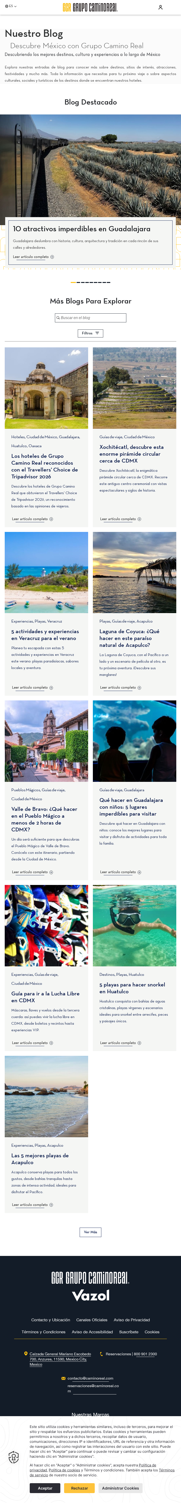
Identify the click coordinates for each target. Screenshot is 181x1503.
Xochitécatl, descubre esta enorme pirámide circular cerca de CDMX (131, 454)
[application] (90, 1459)
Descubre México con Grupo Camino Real (77, 46)
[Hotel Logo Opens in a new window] (90, 1300)
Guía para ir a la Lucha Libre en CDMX (45, 997)
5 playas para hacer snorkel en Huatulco (132, 988)
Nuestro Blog (34, 34)
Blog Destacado (90, 102)
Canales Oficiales (91, 1320)
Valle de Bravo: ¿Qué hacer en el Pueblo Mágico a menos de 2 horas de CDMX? (44, 820)
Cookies (152, 1332)
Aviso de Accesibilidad (92, 1332)
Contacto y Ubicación (50, 1320)
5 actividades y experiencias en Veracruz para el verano (45, 635)
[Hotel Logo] (90, 1282)
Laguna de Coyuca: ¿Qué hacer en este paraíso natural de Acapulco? (129, 638)
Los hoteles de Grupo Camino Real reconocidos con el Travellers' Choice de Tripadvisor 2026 (44, 467)
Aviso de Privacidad (132, 1320)
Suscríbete (128, 1332)
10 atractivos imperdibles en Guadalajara (82, 229)
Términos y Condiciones (44, 1332)
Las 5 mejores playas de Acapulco (40, 1159)
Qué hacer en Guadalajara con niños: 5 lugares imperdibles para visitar (131, 807)
